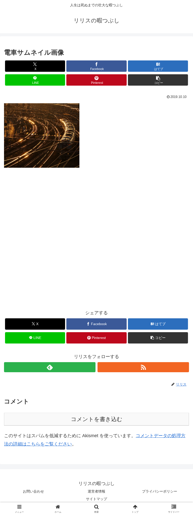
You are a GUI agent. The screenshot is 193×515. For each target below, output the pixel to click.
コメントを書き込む (96, 419)
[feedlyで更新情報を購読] (49, 367)
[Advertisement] (96, 239)
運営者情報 (96, 491)
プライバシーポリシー (159, 491)
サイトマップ (96, 499)
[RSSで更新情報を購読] (143, 367)
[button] (158, 80)
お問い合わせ (33, 491)
